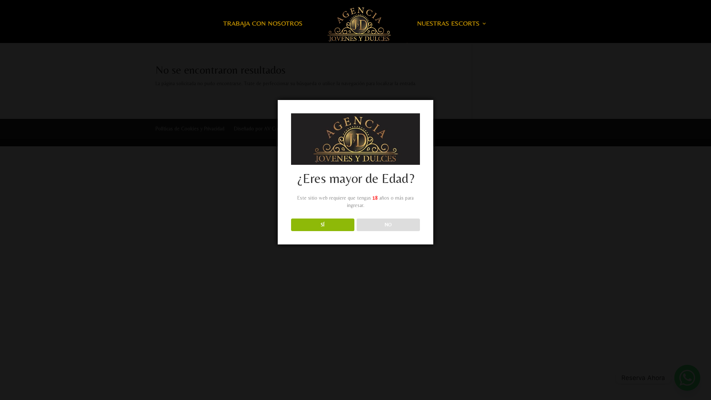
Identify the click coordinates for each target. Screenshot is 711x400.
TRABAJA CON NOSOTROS (263, 24)
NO (388, 224)
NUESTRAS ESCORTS (448, 24)
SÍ (322, 224)
